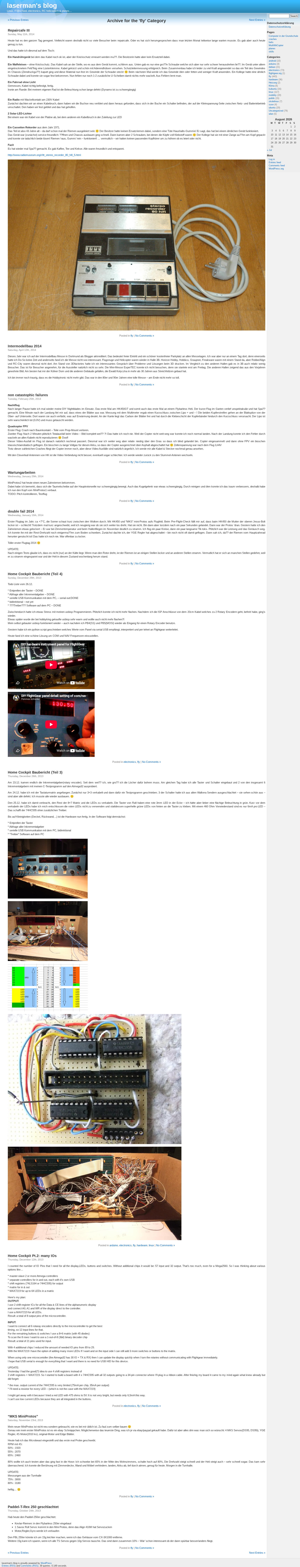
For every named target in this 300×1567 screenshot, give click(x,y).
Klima (271, 85)
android (272, 60)
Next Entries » (257, 19)
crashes (273, 39)
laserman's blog (32, 5)
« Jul (269, 150)
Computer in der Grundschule (283, 36)
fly (270, 76)
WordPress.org (276, 168)
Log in (272, 159)
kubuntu (273, 89)
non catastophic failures (28, 395)
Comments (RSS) (29, 1565)
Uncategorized (276, 110)
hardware (273, 79)
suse (271, 104)
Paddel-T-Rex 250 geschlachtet (33, 1507)
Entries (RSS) (9, 1565)
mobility (273, 95)
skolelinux (274, 101)
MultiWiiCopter (276, 45)
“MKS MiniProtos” (23, 1416)
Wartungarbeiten (21, 472)
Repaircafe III (19, 30)
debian (272, 67)
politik (272, 98)
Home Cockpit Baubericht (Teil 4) (35, 574)
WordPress (46, 1563)
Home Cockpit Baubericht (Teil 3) (35, 772)
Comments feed (277, 165)
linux (271, 92)
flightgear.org (275, 73)
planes (272, 48)
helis (271, 42)
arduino (272, 64)
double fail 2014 (21, 511)
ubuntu (272, 107)
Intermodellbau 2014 (24, 346)
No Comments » (144, 335)
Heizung (273, 82)
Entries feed (275, 162)
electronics (274, 70)
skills (271, 51)
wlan (271, 114)
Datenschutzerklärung (280, 26)
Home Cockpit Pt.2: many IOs (32, 1256)
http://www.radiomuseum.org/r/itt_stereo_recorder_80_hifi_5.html (44, 154)
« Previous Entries (18, 19)
